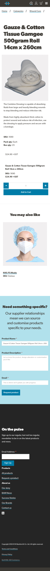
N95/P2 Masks (10, 273)
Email (5, 378)
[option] (25, 78)
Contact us (6, 508)
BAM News (7, 493)
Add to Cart (26, 192)
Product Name (9, 339)
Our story (6, 488)
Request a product (10, 478)
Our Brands (7, 503)
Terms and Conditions (10, 549)
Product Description (12, 353)
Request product (10, 392)
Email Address (9, 452)
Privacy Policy (7, 554)
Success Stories (9, 498)
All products (7, 473)
